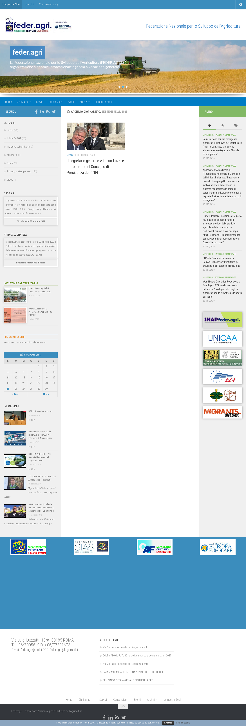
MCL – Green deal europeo (40, 411)
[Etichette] (235, 126)
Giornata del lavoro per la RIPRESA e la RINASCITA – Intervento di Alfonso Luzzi (40, 434)
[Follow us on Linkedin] (42, 111)
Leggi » (31, 420)
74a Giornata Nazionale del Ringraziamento (125, 663)
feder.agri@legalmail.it (64, 650)
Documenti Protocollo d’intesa (30, 262)
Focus (10, 130)
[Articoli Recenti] (209, 126)
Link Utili (29, 4)
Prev (5, 67)
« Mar (15, 394)
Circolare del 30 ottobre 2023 (31, 221)
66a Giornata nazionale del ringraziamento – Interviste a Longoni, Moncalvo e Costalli (41, 507)
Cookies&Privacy (48, 4)
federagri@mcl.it (31, 650)
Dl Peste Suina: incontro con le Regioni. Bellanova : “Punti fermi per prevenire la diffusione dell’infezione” (222, 262)
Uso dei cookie (183, 722)
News (70, 154)
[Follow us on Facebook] (36, 111)
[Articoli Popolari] (222, 126)
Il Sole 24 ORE (14, 138)
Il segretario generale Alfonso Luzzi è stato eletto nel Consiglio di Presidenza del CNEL (95, 166)
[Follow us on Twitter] (54, 111)
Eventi (71, 102)
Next (240, 67)
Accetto (168, 722)
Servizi (40, 102)
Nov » (46, 394)
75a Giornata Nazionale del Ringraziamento (125, 647)
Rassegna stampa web (19, 171)
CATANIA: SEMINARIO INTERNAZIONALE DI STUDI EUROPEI (133, 672)
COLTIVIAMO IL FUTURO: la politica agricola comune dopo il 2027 (137, 655)
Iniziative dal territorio (18, 146)
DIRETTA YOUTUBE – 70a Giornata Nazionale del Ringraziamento (39, 457)
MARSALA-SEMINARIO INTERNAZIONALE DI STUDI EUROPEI (40, 311)
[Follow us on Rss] (48, 111)
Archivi (83, 102)
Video (10, 179)
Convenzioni (55, 102)
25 (7, 388)
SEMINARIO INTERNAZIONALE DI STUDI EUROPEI (128, 680)
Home (8, 102)
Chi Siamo (22, 102)
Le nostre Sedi (103, 102)
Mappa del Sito (11, 4)
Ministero (12, 155)
